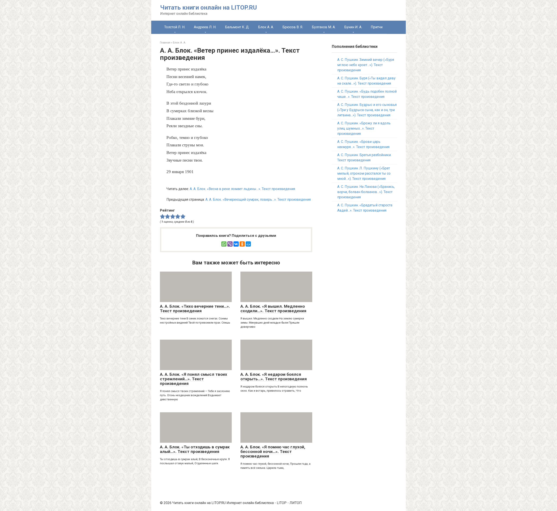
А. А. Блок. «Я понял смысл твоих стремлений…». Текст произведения (193, 379)
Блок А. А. (266, 27)
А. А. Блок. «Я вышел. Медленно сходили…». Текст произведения (273, 308)
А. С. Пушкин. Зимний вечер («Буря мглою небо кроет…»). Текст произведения (365, 65)
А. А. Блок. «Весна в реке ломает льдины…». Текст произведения (242, 189)
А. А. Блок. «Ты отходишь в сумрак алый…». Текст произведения (195, 449)
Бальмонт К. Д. (237, 27)
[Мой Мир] (248, 244)
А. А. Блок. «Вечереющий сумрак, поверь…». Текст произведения (258, 199)
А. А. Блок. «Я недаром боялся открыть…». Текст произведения (273, 376)
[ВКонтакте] (236, 244)
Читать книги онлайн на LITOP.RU (208, 7)
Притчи (377, 27)
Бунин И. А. (353, 27)
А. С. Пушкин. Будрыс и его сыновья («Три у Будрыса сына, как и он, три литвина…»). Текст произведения (367, 110)
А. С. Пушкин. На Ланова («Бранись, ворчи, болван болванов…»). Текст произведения (366, 192)
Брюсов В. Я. (292, 27)
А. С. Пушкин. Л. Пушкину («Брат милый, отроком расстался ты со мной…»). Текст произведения (364, 173)
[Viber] (230, 244)
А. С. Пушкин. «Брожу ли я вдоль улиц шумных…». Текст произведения (364, 128)
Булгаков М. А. (324, 27)
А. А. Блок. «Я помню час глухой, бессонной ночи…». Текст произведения (272, 451)
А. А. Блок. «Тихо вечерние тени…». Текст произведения (195, 308)
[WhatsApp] (223, 244)
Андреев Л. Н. (205, 27)
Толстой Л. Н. (174, 27)
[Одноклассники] (242, 244)
